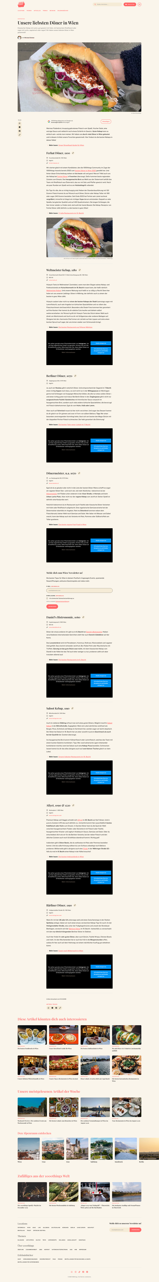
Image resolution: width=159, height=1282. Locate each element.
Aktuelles (115, 1118)
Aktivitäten (30, 1240)
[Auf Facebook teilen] (20, 131)
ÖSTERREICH (21, 1227)
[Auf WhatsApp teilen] (20, 123)
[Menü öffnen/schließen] (139, 4)
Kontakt (47, 1249)
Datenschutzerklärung (62, 601)
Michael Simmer (29, 37)
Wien (28, 1227)
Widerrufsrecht (45, 1259)
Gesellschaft (72, 1240)
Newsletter (131, 4)
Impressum (82, 1249)
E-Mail (52, 586)
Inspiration (21, 18)
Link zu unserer (57, 601)
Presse (60, 1259)
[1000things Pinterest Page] (87, 1272)
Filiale (85, 849)
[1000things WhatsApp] (72, 1272)
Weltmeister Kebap (53, 290)
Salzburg (46, 1227)
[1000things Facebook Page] (83, 1272)
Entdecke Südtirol (39, 1230)
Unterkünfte (52, 1240)
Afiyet (80, 820)
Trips (44, 1240)
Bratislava (21, 1230)
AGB (71, 1249)
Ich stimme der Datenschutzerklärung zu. (61, 598)
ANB (75, 1249)
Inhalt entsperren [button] (101, 343)
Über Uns (21, 1249)
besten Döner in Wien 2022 (85, 171)
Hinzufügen (105, 121)
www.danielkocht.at (55, 627)
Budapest (91, 1227)
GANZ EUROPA (81, 1227)
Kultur (38, 1240)
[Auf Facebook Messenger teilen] (20, 127)
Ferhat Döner (62, 176)
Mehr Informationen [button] (68, 352)
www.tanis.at (53, 280)
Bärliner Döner (74, 929)
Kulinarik (21, 1240)
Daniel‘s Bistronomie (94, 632)
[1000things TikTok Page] (79, 1272)
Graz (34, 1227)
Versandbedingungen (30, 1259)
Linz (39, 1227)
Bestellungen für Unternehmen (28, 1262)
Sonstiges (82, 1240)
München (65, 1227)
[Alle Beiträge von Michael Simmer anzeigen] (19, 37)
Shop (19, 1259)
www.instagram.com (55, 718)
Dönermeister (51, 494)
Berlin (73, 1227)
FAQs (54, 1259)
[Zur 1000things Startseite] (21, 4)
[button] (20, 135)
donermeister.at (54, 483)
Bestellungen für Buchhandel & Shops (77, 1259)
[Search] (95, 4)
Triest (29, 1230)
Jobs (40, 1249)
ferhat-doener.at (54, 163)
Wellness (62, 1240)
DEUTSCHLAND (55, 1227)
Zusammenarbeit (31, 1249)
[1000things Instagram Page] (76, 1272)
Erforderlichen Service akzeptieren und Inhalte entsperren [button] (101, 350)
